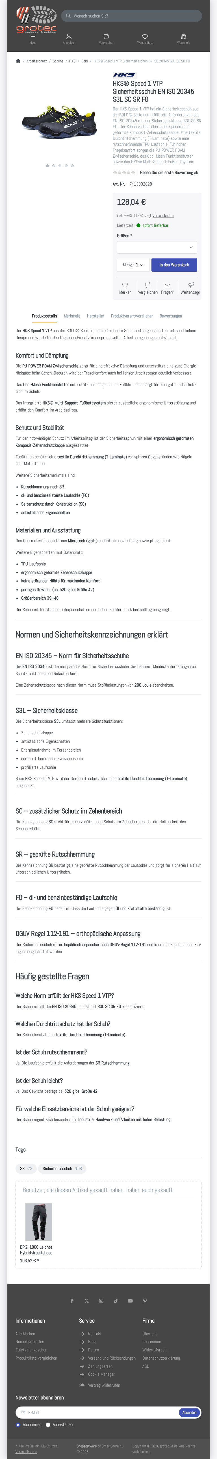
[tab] (44, 316)
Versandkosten (163, 215)
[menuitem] (26, 1169)
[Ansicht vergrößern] (60, 116)
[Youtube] (130, 1301)
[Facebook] (72, 1301)
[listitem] (60, 116)
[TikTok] (116, 1301)
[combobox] (131, 16)
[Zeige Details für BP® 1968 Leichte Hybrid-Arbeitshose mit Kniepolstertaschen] (39, 1222)
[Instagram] (101, 1301)
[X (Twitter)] (87, 1301)
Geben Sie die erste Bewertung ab (169, 172)
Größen (123, 236)
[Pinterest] (145, 1301)
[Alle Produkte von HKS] (125, 75)
